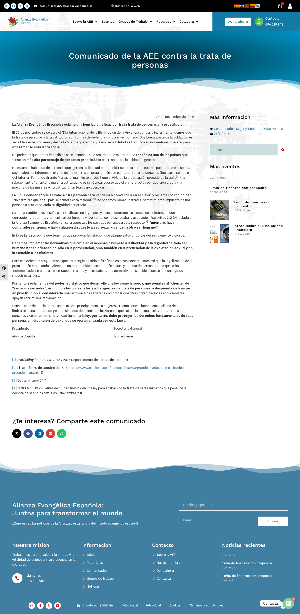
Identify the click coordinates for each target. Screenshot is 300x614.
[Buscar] (283, 149)
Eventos (107, 21)
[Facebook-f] (40, 605)
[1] (14, 360)
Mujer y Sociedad (249, 129)
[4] (14, 388)
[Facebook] (13, 6)
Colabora (186, 21)
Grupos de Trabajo (133, 21)
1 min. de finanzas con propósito (247, 576)
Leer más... (229, 555)
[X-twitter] (20, 6)
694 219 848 (274, 24)
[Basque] (247, 6)
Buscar (102, 3)
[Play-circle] (27, 6)
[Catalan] (252, 6)
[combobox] (131, 6)
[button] (16, 433)
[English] (241, 6)
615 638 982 (36, 581)
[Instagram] (7, 6)
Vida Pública (273, 129)
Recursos (163, 21)
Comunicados (224, 129)
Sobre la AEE (83, 21)
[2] (14, 368)
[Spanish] (236, 6)
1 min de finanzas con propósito (238, 188)
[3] (14, 380)
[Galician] (257, 6)
